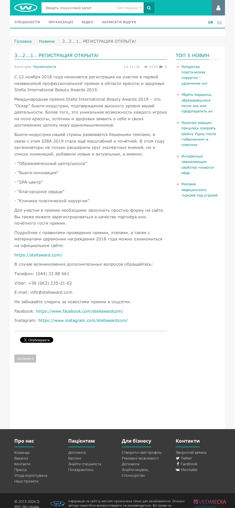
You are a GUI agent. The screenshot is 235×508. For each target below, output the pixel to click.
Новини (47, 41)
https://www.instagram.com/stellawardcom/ (83, 320)
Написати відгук (119, 22)
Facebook (188, 463)
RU (219, 22)
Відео (87, 22)
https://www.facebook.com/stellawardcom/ (79, 311)
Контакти (22, 463)
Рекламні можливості (140, 458)
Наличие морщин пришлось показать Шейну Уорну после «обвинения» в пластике (198, 133)
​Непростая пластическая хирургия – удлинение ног (194, 75)
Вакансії (21, 458)
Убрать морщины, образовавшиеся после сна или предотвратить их (197, 102)
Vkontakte (188, 469)
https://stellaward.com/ (38, 254)
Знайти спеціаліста (84, 463)
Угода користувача (30, 475)
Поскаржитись (80, 469)
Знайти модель (135, 469)
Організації (60, 22)
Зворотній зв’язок (191, 452)
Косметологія (45, 67)
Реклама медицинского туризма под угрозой (199, 189)
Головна (23, 41)
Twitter (186, 458)
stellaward (25, 358)
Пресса (20, 469)
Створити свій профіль (142, 452)
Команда (22, 452)
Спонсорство (133, 475)
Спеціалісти (27, 22)
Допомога (77, 452)
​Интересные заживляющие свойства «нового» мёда (198, 164)
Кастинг (75, 458)
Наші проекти (26, 481)
